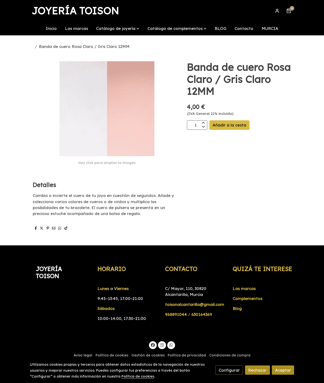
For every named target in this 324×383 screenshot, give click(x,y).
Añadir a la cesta (229, 124)
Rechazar (257, 370)
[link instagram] (162, 345)
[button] (117, 28)
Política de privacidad (187, 355)
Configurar (229, 370)
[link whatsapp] (171, 345)
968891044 (176, 314)
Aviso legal (83, 355)
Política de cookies (112, 355)
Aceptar (283, 370)
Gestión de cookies (148, 355)
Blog (237, 308)
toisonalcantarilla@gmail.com (194, 304)
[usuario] (277, 10)
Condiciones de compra (229, 355)
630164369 (201, 314)
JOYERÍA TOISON (75, 11)
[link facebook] (153, 345)
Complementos (247, 298)
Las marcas (244, 288)
